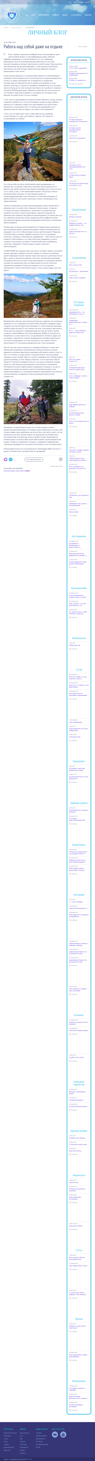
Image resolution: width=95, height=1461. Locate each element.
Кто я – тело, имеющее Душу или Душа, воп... (77, 331)
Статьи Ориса (76, 15)
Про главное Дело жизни (78, 1266)
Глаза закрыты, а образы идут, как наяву (78, 990)
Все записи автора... (76, 84)
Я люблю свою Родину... (77, 1138)
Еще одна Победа (75, 1226)
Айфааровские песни (10, 1433)
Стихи (5, 1442)
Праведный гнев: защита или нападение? (78, 504)
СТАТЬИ (6, 1439)
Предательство (74, 645)
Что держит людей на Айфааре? (77, 1389)
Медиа (65, 15)
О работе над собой (76, 1057)
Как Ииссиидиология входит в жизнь (76, 414)
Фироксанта (79, 1175)
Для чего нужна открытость (74, 360)
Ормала (79, 1319)
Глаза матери (73, 512)
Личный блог (30, 27)
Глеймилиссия (79, 638)
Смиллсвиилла (79, 257)
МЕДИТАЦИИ (7, 1436)
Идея (33, 15)
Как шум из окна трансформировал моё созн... (77, 167)
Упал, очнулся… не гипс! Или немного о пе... (77, 604)
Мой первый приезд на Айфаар (77, 406)
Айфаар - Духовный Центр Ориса (14, 1459)
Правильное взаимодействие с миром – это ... (79, 322)
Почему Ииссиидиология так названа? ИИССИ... (78, 853)
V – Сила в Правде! (76, 902)
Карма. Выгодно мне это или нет (78, 232)
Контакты (88, 2)
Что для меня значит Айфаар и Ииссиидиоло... (78, 1293)
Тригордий (78, 894)
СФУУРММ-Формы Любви (78, 1030)
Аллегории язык (74, 737)
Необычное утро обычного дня (79, 496)
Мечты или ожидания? (77, 138)
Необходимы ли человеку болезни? (78, 811)
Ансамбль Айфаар (41, 1436)
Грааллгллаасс (79, 844)
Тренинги (39, 1433)
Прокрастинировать (76, 1100)
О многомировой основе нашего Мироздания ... (77, 563)
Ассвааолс (79, 1015)
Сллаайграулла (79, 209)
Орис (21, 1439)
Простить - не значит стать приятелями (79, 686)
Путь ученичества (75, 265)
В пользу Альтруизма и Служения (77, 1190)
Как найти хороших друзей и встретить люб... (79, 451)
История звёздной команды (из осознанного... (79, 120)
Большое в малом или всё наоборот (78, 1023)
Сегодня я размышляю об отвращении (78, 74)
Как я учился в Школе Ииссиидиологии (77, 1258)
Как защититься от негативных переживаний (78, 694)
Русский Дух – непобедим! (78, 271)
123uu (79, 1250)
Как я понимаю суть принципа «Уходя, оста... (78, 467)
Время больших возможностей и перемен (78, 1397)
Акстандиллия (79, 536)
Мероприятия (44, 15)
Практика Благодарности (78, 908)
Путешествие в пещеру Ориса (77, 176)
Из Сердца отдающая (79, 303)
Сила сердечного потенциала (75, 1198)
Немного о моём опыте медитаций (77, 1327)
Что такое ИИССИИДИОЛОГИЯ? (77, 819)
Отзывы (22, 1450)
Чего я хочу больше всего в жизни (79, 422)
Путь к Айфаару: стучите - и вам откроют (78, 377)
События (88, 15)
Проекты (55, 15)
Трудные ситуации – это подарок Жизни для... (78, 224)
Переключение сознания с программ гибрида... (78, 944)
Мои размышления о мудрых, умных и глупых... (78, 596)
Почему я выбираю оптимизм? (76, 1406)
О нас (69, 2)
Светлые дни (73, 1182)
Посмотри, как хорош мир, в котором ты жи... (78, 184)
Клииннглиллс (79, 1381)
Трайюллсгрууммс (79, 803)
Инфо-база (7, 1450)
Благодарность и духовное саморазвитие (79, 916)
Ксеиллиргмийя (79, 588)
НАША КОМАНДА (24, 1433)
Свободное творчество (79, 1083)
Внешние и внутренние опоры (77, 1093)
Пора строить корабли (77, 278)
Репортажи (23, 1444)
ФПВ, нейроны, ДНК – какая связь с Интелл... (77, 869)
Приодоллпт (79, 761)
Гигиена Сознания (75, 217)
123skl (79, 669)
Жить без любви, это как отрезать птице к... (78, 678)
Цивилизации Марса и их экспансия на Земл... (78, 953)
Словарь (6, 1444)
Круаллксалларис (78, 1130)
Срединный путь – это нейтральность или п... (77, 313)
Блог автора (83, 46)
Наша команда (16, 27)
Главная (6, 27)
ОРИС (74, 2)
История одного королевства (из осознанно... (75, 130)
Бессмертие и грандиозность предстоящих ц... (75, 545)
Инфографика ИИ (9, 1447)
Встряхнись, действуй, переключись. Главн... (77, 769)
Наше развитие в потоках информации (78, 729)
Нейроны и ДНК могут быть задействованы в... (77, 861)
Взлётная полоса (75, 1151)
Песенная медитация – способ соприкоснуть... (77, 368)
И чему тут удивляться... (78, 80)
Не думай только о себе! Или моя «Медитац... (78, 613)
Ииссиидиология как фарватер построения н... (78, 554)
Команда (80, 2)
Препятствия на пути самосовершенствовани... (78, 459)
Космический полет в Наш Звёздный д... (78, 778)
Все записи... (73, 141)
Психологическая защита (78, 1106)
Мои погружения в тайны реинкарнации (78, 1356)
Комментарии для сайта (17, 471)
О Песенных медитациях (78, 1144)
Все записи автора (34, 459)
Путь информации (75, 722)
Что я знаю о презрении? (78, 68)
